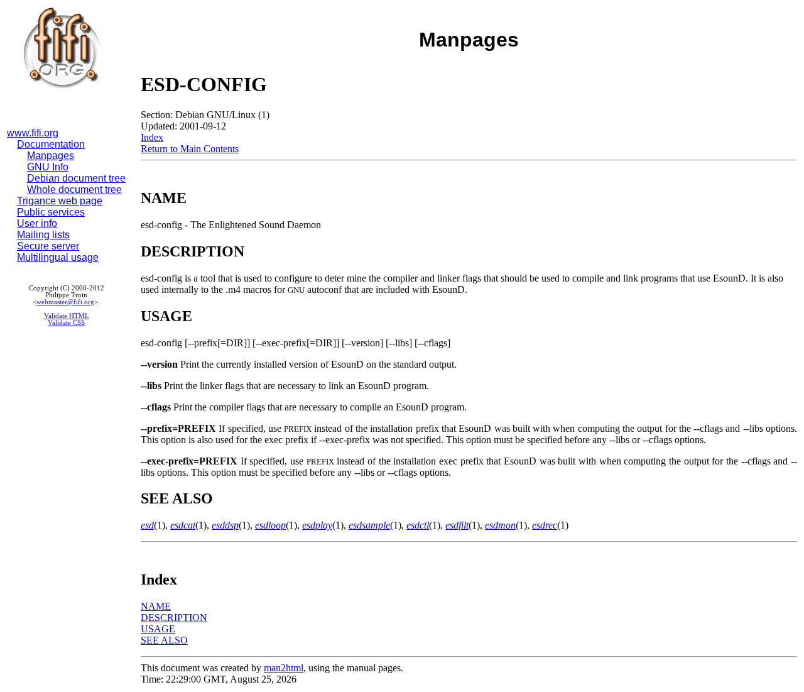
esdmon (500, 525)
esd (147, 525)
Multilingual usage (58, 257)
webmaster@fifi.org (65, 302)
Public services (51, 212)
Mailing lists (43, 234)
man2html (283, 667)
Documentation (51, 144)
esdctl (417, 525)
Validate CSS (66, 322)
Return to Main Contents (190, 148)
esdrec (544, 525)
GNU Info (47, 167)
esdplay (317, 525)
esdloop (270, 525)
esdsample (369, 525)
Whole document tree (74, 189)
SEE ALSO (164, 640)
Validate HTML (66, 315)
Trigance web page (59, 200)
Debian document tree (76, 178)
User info (37, 223)
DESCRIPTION (174, 617)
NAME (156, 606)
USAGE (158, 628)
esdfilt (457, 525)
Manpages (50, 155)
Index (152, 137)
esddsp (225, 525)
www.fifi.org (32, 133)
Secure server (48, 246)
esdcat (182, 525)
